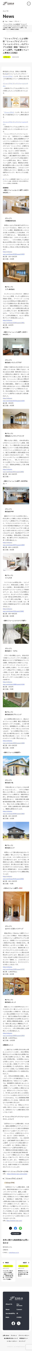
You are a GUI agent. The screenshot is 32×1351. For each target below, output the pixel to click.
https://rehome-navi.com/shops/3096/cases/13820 (14, 812)
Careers (19, 1309)
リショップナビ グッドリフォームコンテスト (15, 85)
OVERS (19, 1317)
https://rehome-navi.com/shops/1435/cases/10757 (14, 968)
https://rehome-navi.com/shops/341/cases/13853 (13, 470)
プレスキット (14, 1335)
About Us (9, 1304)
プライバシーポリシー (23, 1335)
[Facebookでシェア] (15, 1228)
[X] (18, 1323)
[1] (6, 74)
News (8, 1309)
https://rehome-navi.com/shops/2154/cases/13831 (14, 321)
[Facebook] (13, 1323)
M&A (7, 1317)
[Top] (8, 3)
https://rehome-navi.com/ (14, 1220)
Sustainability (10, 1313)
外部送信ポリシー (23, 1338)
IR (17, 1313)
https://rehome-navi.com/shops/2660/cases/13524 (14, 1034)
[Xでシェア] (10, 1228)
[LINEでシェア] (20, 1228)
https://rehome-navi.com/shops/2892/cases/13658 (14, 742)
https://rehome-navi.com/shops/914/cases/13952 (13, 878)
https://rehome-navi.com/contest (17, 1174)
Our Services (19, 1304)
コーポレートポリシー (12, 1341)
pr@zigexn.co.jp (14, 1252)
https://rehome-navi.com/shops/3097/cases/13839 (14, 544)
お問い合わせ (6, 1335)
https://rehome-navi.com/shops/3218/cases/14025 (14, 253)
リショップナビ (8, 76)
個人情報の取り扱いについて (11, 1338)
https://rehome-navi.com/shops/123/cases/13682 (13, 610)
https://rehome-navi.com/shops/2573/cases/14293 (14, 399)
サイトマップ (22, 1341)
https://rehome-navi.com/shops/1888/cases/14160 (14, 683)
